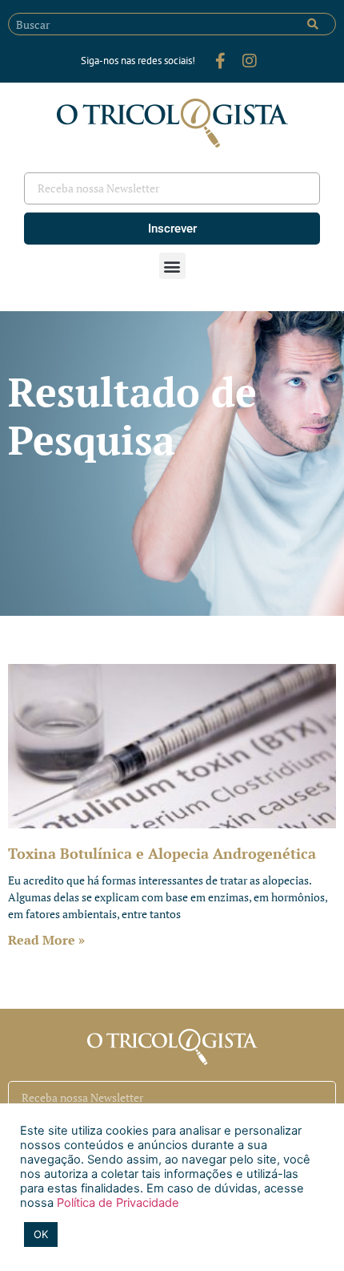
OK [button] (41, 1234)
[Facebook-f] (220, 61)
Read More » (46, 940)
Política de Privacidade (116, 1203)
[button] (172, 266)
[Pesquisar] (312, 24)
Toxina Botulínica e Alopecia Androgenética (162, 853)
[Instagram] (249, 61)
